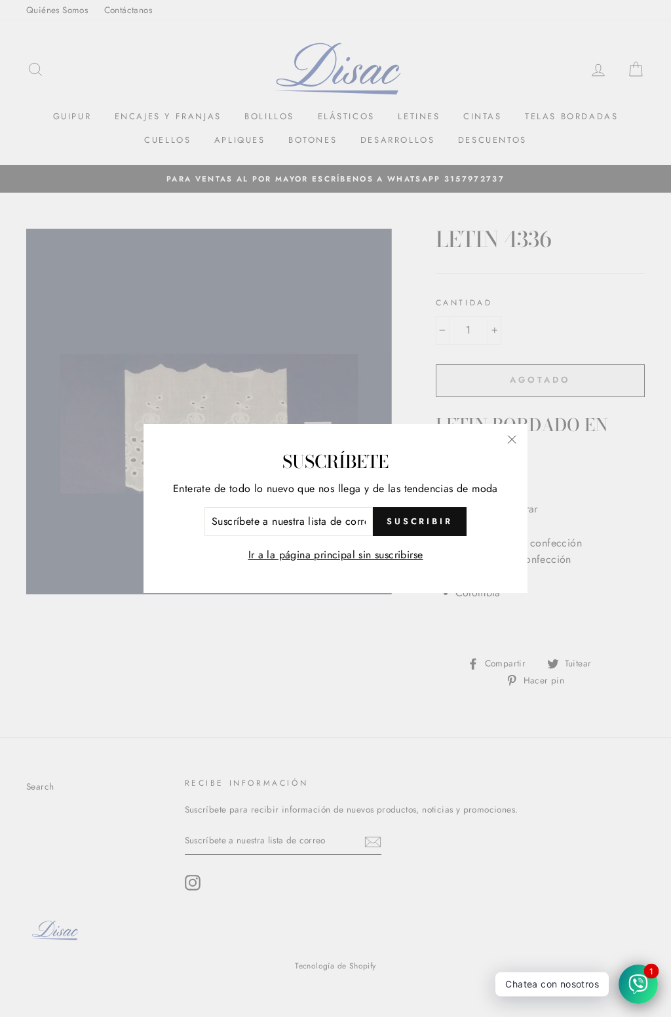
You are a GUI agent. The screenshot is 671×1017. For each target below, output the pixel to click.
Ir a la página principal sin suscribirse (335, 554)
